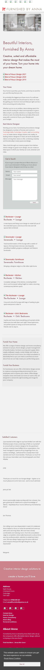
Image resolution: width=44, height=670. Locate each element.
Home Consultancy (9, 617)
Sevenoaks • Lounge (13, 239)
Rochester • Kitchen (13, 278)
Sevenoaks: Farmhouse (14, 262)
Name (7, 171)
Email (7, 175)
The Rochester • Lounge (14, 298)
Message (7, 179)
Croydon (24, 132)
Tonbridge (17, 132)
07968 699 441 (15, 600)
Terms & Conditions (10, 622)
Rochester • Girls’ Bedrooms (17, 316)
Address (6, 586)
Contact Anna (7, 613)
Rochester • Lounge (13, 219)
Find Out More (8, 642)
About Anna (10, 629)
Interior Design (8, 615)
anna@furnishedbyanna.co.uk (17, 602)
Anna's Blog (7, 619)
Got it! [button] (22, 664)
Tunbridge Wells (8, 132)
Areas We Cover (20, 642)
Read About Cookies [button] (12, 658)
